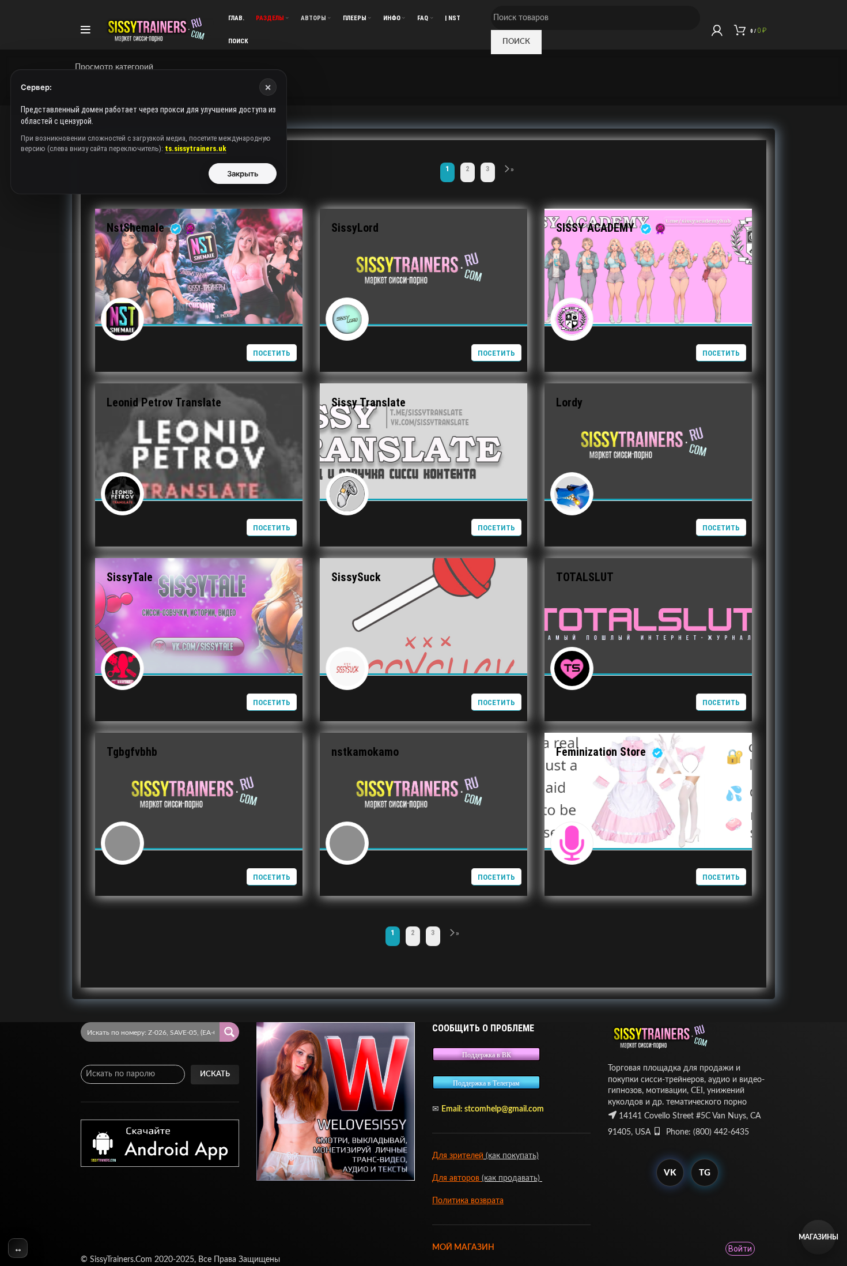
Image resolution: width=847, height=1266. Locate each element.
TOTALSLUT (584, 577)
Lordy (569, 402)
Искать (215, 1074)
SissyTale (130, 577)
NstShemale (135, 228)
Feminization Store (601, 752)
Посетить (271, 353)
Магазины (818, 1237)
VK (670, 1173)
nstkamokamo (365, 752)
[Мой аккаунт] (717, 30)
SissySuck (356, 577)
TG (704, 1173)
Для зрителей (457, 1156)
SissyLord (355, 228)
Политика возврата (468, 1201)
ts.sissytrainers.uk (195, 148)
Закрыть (243, 173)
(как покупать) (511, 1156)
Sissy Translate (368, 402)
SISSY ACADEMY (595, 228)
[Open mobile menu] (85, 30)
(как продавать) (512, 1178)
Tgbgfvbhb (132, 752)
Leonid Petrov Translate (164, 402)
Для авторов (457, 1178)
